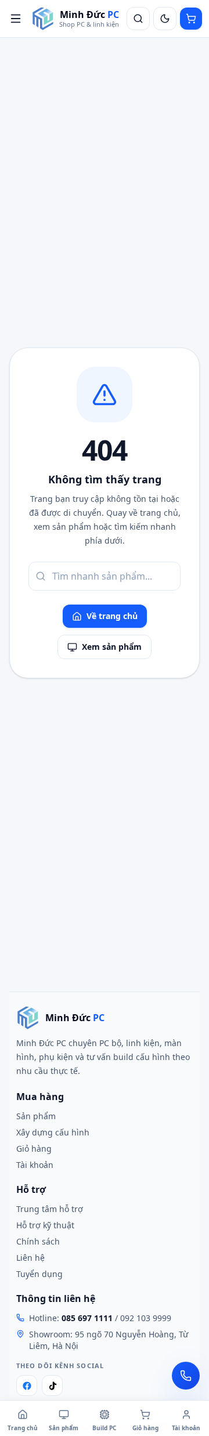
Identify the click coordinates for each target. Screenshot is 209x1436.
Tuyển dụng (39, 1273)
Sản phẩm (36, 1116)
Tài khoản (34, 1164)
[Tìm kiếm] (138, 18)
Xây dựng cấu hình (52, 1132)
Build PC (104, 1428)
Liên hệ (30, 1257)
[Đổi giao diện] (164, 18)
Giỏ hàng (34, 1148)
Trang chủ (23, 1428)
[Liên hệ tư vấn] (186, 1376)
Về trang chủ (112, 615)
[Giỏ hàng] (191, 19)
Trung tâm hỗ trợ (49, 1208)
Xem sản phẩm (112, 646)
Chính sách (38, 1241)
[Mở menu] (16, 19)
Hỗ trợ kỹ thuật (45, 1225)
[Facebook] (26, 1385)
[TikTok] (52, 1385)
